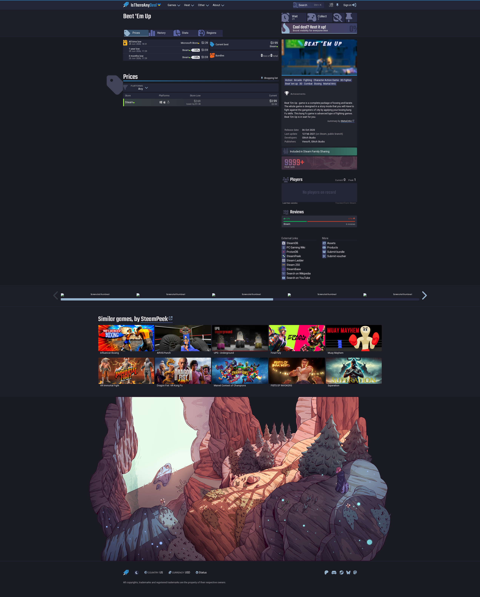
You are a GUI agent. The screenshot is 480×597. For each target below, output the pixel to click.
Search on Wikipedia (299, 273)
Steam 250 (293, 264)
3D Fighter (345, 80)
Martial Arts (329, 83)
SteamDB (292, 243)
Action (288, 80)
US (155, 572)
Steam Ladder (295, 260)
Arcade (298, 80)
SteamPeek (294, 256)
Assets (331, 243)
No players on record (319, 192)
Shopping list (270, 78)
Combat (308, 83)
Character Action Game (326, 80)
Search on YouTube (298, 277)
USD (181, 572)
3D (301, 83)
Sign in (347, 5)
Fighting (307, 80)
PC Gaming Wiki (296, 247)
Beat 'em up (291, 83)
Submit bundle (336, 251)
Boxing (318, 83)
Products (332, 247)
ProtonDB (292, 251)
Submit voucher (336, 256)
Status (202, 572)
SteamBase (294, 269)
